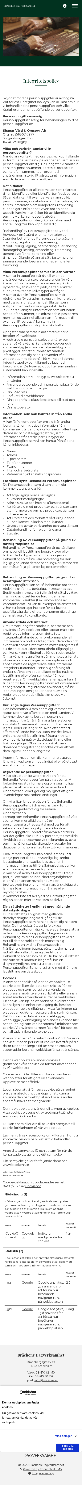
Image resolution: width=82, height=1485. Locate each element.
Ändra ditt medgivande (13, 1175)
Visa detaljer (63, 1435)
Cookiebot (33, 1186)
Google (27, 1282)
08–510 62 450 (45, 1372)
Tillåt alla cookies (68, 1447)
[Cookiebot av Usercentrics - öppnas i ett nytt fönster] (19, 1392)
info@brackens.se (46, 1380)
